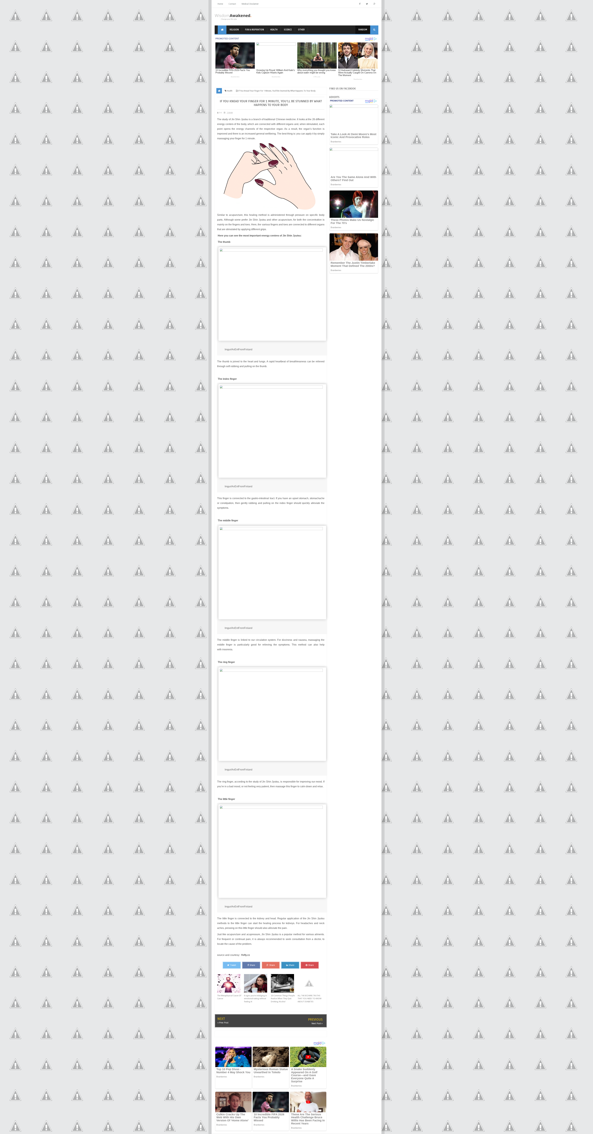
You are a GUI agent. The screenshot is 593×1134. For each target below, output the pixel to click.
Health (274, 29)
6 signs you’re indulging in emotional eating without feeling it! (255, 998)
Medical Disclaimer (250, 4)
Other (301, 29)
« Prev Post (222, 1022)
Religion (234, 29)
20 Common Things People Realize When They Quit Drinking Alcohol (283, 998)
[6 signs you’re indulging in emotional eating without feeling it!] (257, 983)
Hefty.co (245, 955)
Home (220, 4)
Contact (232, 4)
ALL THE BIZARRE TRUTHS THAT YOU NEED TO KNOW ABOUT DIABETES (309, 998)
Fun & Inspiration (254, 29)
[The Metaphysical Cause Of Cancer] (230, 983)
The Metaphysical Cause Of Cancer (229, 997)
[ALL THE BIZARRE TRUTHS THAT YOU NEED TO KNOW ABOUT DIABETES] (311, 983)
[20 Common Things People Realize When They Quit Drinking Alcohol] (284, 983)
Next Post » (317, 1023)
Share (252, 965)
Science (288, 29)
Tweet (233, 965)
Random (362, 29)
